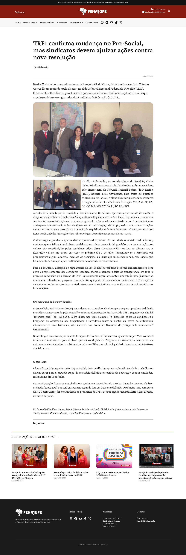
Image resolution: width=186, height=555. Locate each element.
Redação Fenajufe (41, 67)
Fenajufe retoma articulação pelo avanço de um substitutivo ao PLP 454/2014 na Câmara (28, 475)
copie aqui (51, 387)
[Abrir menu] (169, 10)
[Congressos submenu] (82, 22)
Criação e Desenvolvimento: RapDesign (93, 544)
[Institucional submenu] (36, 22)
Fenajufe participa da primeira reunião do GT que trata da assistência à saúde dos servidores (155, 475)
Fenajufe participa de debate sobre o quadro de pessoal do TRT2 (71, 473)
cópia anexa (41, 329)
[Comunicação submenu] (53, 22)
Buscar (21, 12)
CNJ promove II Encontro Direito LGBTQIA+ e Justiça (112, 473)
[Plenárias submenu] (66, 22)
